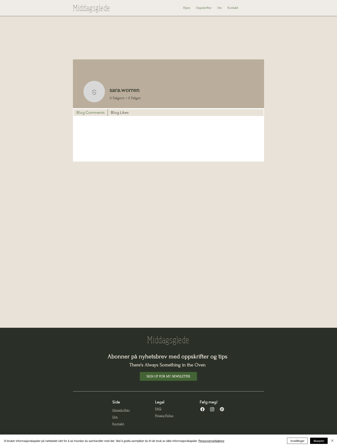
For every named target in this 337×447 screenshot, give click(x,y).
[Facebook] (202, 409)
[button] (168, 376)
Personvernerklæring (211, 441)
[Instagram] (212, 409)
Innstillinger (297, 441)
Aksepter (318, 441)
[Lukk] (332, 441)
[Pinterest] (222, 409)
